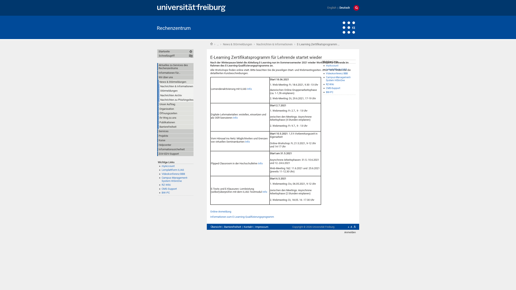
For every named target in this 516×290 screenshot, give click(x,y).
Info (249, 88)
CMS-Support (169, 188)
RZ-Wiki (166, 184)
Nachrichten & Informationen (274, 44)
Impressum (261, 226)
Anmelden (350, 232)
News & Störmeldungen (237, 44)
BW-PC (166, 192)
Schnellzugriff (167, 55)
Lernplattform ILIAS (173, 169)
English (331, 7)
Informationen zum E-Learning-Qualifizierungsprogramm (242, 216)
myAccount (168, 166)
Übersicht (216, 226)
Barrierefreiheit (232, 226)
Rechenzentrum (174, 28)
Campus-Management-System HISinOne (175, 179)
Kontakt (248, 226)
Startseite (211, 43)
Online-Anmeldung (220, 211)
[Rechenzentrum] (339, 27)
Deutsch (344, 7)
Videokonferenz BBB (173, 173)
